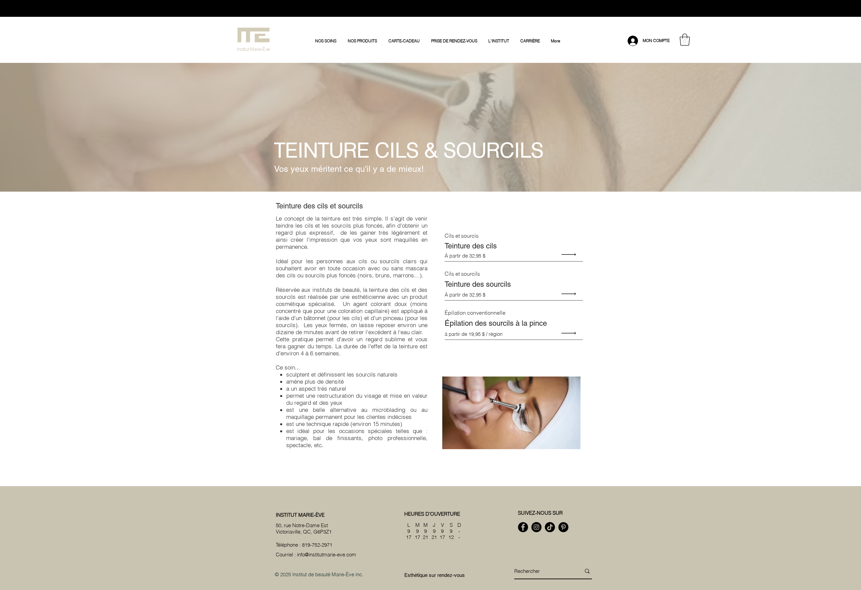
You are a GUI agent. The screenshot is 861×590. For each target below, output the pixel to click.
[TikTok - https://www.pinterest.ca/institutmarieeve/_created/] (550, 527)
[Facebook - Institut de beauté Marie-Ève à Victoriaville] (523, 527)
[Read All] (570, 254)
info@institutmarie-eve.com (326, 554)
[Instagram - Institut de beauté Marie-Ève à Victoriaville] (536, 527)
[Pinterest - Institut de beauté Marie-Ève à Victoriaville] (563, 527)
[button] (326, 41)
